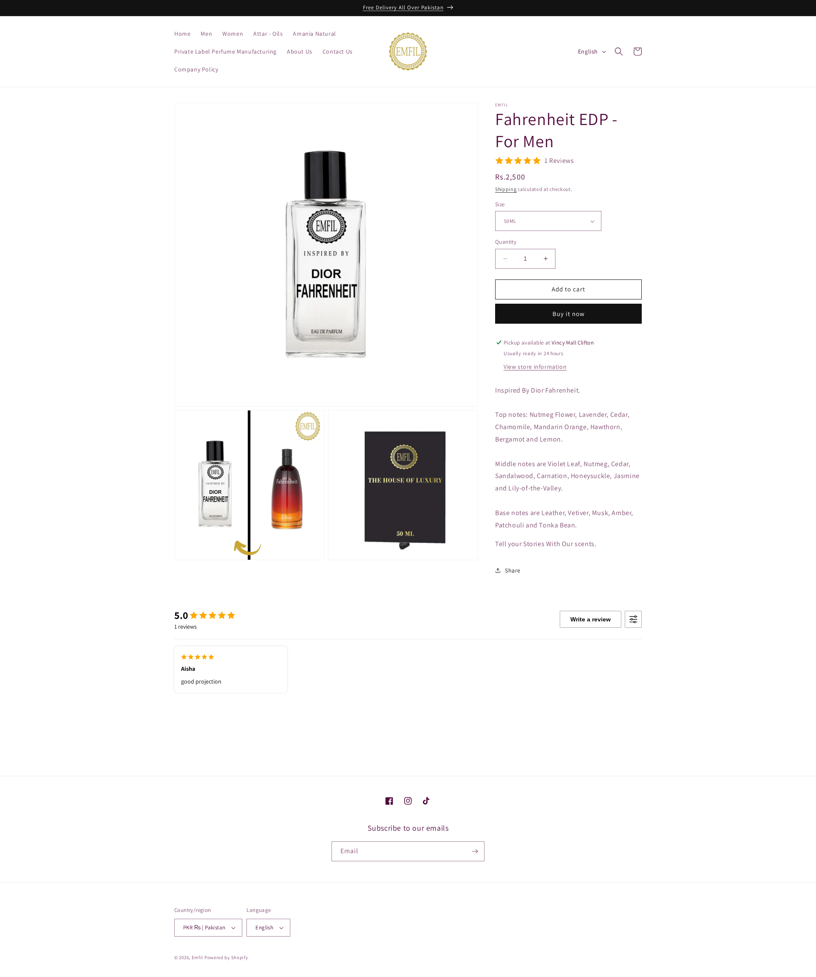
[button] (618, 51)
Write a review (590, 619)
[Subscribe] (474, 851)
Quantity (505, 241)
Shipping (506, 189)
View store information (535, 366)
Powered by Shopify (226, 957)
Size (500, 204)
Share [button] (513, 570)
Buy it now (568, 314)
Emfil (198, 957)
